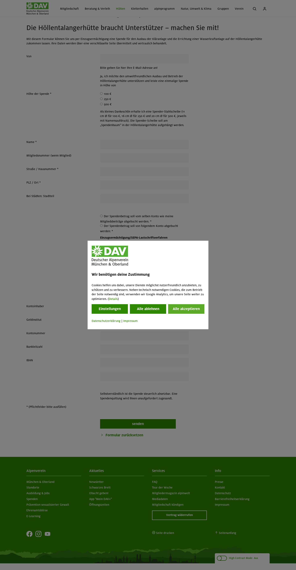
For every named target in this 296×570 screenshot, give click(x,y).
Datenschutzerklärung (106, 321)
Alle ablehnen (148, 309)
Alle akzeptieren (186, 309)
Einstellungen (110, 309)
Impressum (130, 321)
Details (113, 299)
